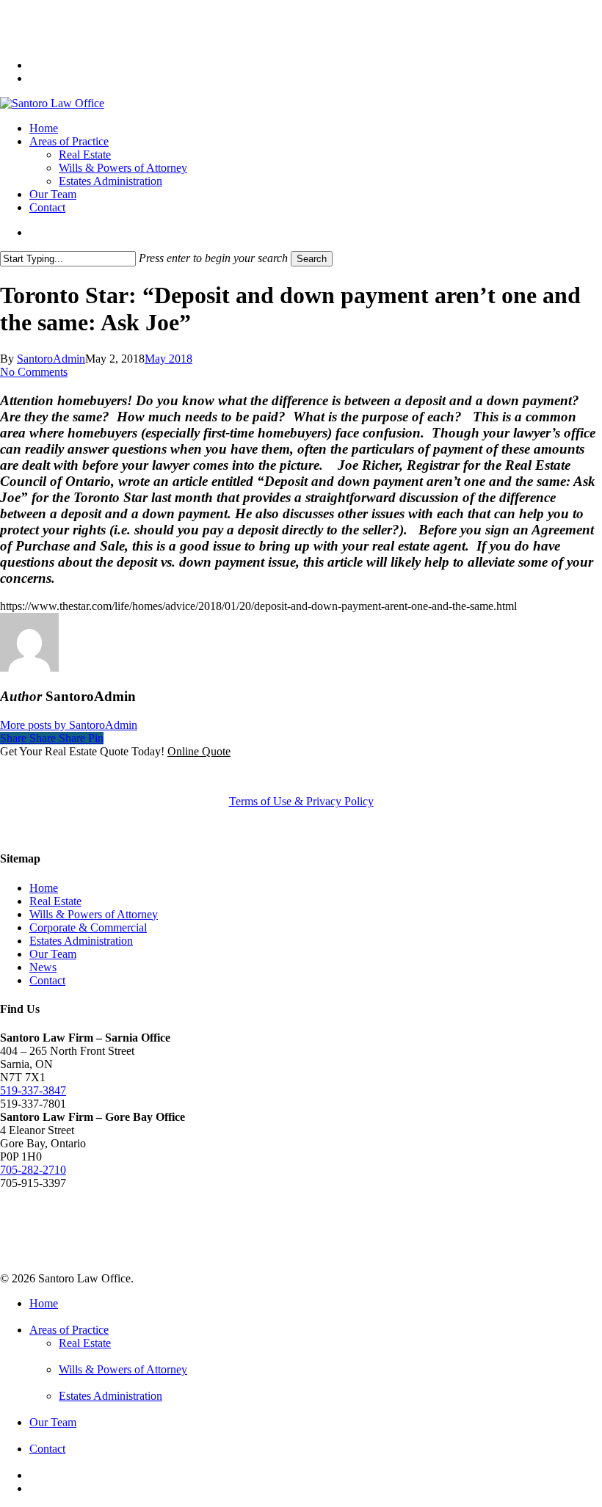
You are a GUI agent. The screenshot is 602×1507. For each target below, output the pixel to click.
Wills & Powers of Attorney (93, 914)
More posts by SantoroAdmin (68, 725)
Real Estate (55, 901)
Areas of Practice (69, 1329)
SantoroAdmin (51, 358)
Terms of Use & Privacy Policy (301, 801)
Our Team (52, 954)
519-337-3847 (33, 1090)
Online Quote (199, 751)
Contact (47, 980)
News (43, 967)
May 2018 (168, 358)
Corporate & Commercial (88, 927)
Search (312, 258)
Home (43, 888)
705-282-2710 (33, 1169)
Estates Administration (81, 940)
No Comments (34, 372)
